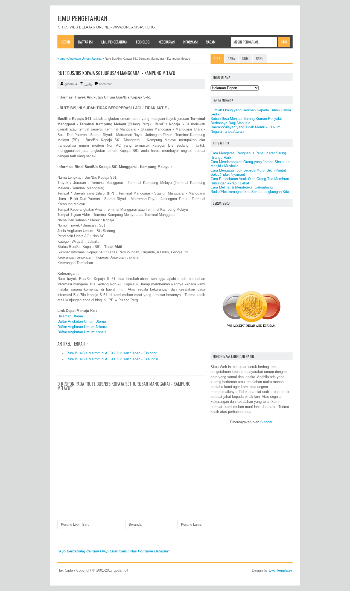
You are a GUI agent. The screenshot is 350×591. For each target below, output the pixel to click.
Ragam (210, 42)
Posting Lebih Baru (75, 524)
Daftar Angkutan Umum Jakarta (82, 327)
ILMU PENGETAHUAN (82, 18)
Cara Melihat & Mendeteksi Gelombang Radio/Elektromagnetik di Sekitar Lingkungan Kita (250, 189)
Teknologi (143, 42)
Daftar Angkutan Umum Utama (81, 321)
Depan (66, 42)
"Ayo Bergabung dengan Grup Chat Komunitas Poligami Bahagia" (113, 551)
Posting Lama (191, 524)
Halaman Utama (70, 316)
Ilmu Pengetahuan (114, 42)
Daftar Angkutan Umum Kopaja (81, 332)
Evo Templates (281, 570)
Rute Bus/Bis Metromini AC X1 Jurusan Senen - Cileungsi (112, 359)
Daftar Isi (85, 42)
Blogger (266, 422)
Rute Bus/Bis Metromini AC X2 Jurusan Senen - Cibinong (111, 353)
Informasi (190, 42)
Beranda (135, 524)
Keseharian (167, 42)
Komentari (105, 84)
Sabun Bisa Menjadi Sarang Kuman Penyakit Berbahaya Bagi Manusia (246, 121)
